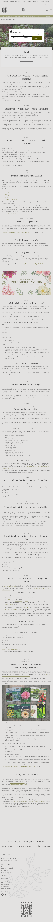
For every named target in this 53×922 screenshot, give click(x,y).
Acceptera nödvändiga (26, 38)
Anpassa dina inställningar (16, 38)
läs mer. (40, 35)
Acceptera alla (37, 38)
